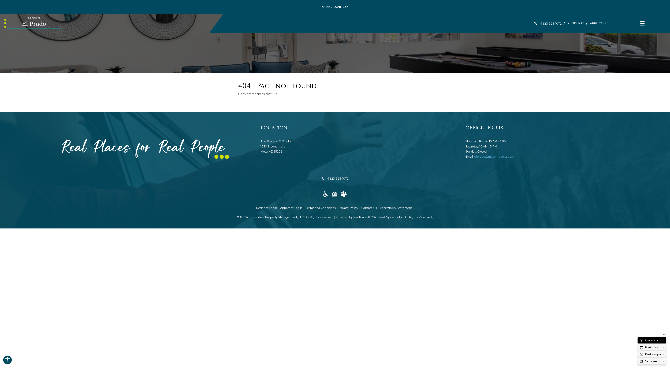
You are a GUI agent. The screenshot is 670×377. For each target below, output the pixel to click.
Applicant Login (291, 208)
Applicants (600, 23)
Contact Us (369, 208)
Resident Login (266, 208)
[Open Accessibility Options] (7, 361)
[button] (335, 7)
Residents (577, 23)
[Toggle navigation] (642, 23)
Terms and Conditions (320, 208)
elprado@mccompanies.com (494, 156)
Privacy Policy (348, 208)
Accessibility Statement (396, 208)
